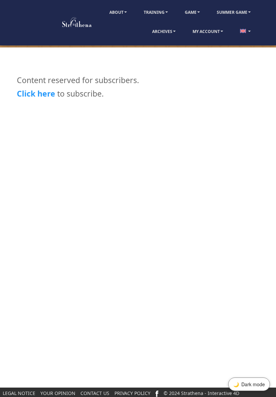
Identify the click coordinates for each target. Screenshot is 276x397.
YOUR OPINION (57, 393)
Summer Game (232, 12)
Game (191, 12)
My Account (206, 31)
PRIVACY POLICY (132, 393)
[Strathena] (56, 22)
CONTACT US (94, 393)
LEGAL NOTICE (19, 393)
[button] (125, 12)
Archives (162, 31)
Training (154, 12)
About (116, 12)
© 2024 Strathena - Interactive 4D (201, 393)
